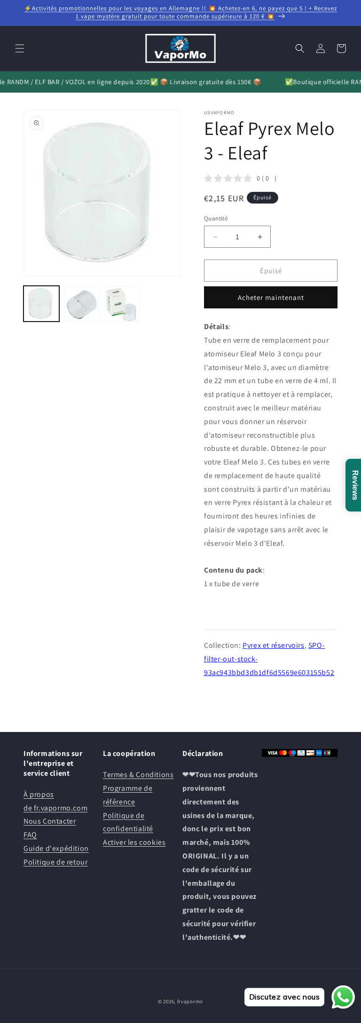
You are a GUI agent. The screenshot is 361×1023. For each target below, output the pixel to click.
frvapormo (190, 1001)
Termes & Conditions (138, 774)
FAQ (30, 835)
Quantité (216, 218)
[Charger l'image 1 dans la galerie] (41, 304)
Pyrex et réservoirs (273, 645)
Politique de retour (55, 862)
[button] (19, 48)
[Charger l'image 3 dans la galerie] (122, 304)
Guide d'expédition (56, 848)
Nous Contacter (50, 821)
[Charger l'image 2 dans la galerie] (82, 304)
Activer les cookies (134, 842)
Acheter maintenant (271, 297)
